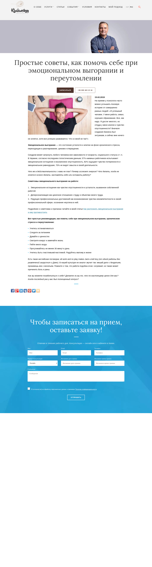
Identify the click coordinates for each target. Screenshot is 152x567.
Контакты (100, 7)
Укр (127, 7)
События (72, 7)
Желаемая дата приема (69, 359)
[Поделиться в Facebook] (12, 290)
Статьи (60, 7)
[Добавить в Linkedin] (21, 290)
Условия (87, 7)
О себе (37, 7)
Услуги (48, 7)
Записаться (65, 90)
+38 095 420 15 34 (85, 90)
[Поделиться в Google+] (17, 290)
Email (63, 348)
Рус (131, 7)
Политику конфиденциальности (86, 389)
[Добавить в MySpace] (25, 290)
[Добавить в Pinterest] (29, 290)
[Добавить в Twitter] (34, 290)
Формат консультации (35, 359)
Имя (29, 348)
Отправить (76, 397)
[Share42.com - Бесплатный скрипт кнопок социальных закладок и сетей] (38, 290)
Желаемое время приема (102, 359)
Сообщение (31, 369)
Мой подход (116, 7)
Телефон (97, 348)
